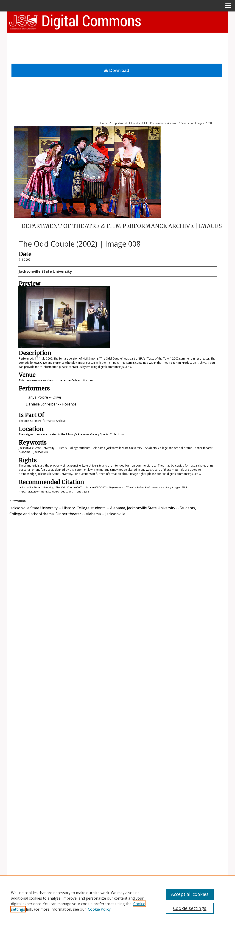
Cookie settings (189, 908)
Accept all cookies (190, 894)
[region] (117, 900)
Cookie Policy (99, 909)
